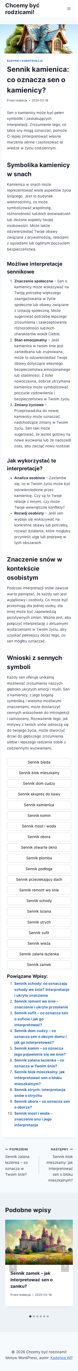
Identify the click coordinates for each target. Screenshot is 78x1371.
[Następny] (65, 1266)
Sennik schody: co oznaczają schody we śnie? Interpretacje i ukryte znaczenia (41, 989)
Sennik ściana (39, 911)
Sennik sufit (39, 933)
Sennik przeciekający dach (39, 879)
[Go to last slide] (13, 1266)
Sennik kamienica (39, 805)
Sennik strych (39, 922)
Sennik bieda (39, 762)
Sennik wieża (39, 943)
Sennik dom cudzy (39, 783)
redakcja (21, 100)
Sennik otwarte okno (39, 847)
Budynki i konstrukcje (25, 60)
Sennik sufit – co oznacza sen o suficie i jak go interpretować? (41, 1019)
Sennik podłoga (39, 869)
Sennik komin (39, 815)
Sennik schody (39, 901)
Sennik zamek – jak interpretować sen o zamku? (31, 1280)
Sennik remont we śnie (39, 890)
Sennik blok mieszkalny (39, 773)
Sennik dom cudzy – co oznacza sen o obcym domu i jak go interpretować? (40, 1037)
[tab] (30, 1316)
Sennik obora (39, 837)
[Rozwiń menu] (69, 8)
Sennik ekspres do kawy (39, 794)
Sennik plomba (39, 858)
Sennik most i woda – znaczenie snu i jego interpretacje (33, 1119)
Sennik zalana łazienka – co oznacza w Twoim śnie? (17, 1162)
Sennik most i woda (39, 826)
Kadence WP (61, 1358)
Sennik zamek (39, 964)
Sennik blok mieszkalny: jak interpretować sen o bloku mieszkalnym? (39, 1078)
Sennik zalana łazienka (39, 954)
